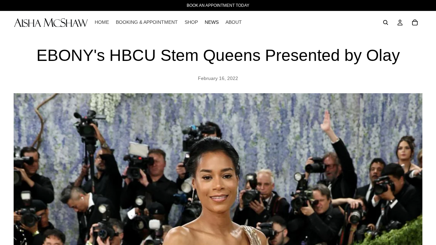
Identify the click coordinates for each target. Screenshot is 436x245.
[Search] (385, 22)
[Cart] (414, 22)
